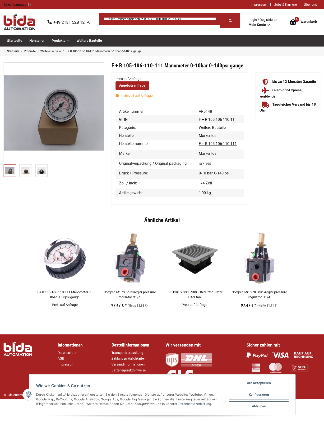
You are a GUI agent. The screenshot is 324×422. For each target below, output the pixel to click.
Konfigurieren (259, 394)
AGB (61, 358)
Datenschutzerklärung (194, 404)
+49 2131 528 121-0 (72, 22)
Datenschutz (67, 353)
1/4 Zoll (205, 183)
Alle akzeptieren (259, 383)
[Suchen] (230, 20)
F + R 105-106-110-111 (218, 143)
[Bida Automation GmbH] (19, 22)
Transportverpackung (127, 353)
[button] (263, 22)
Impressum (258, 4)
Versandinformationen (128, 364)
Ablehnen (259, 406)
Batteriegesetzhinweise (128, 370)
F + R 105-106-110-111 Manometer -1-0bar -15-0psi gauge (65, 294)
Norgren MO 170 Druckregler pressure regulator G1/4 (259, 294)
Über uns (310, 4)
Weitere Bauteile (212, 127)
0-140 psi (222, 173)
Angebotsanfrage (132, 85)
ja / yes (205, 163)
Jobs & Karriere (285, 4)
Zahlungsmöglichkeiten (128, 358)
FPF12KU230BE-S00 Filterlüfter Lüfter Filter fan (194, 294)
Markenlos (207, 153)
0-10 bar (206, 173)
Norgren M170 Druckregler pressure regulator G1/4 (129, 294)
